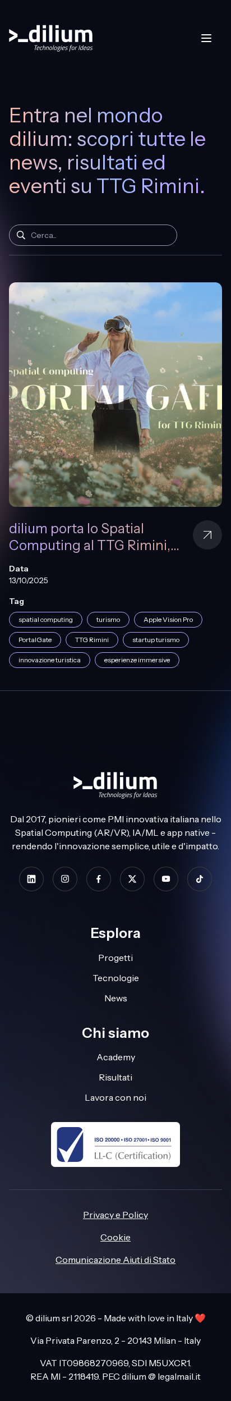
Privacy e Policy (115, 1214)
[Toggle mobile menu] (206, 38)
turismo (108, 619)
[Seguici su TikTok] (199, 878)
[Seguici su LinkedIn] (31, 878)
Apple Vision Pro (168, 619)
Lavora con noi (115, 1097)
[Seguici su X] (132, 878)
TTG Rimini (92, 639)
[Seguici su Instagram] (65, 878)
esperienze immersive (137, 660)
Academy (115, 1057)
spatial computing (46, 619)
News (115, 998)
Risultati (115, 1077)
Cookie (115, 1237)
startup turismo (155, 639)
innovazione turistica (50, 660)
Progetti (115, 957)
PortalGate (35, 639)
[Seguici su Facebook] (98, 878)
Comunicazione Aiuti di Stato (115, 1259)
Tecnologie (116, 977)
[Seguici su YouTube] (166, 878)
